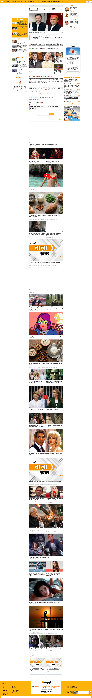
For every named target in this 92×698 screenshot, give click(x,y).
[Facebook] (61, 17)
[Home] (30, 5)
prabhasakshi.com (53, 687)
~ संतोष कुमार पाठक (73, 11)
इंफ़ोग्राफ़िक (5, 690)
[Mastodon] (51, 692)
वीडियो (4, 689)
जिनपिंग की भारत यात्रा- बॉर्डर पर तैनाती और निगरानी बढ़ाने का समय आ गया (74, 9)
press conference (47, 106)
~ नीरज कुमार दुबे (73, 19)
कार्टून (4, 691)
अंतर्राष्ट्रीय (17, 1)
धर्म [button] (62, 1)
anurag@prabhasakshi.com (34, 32)
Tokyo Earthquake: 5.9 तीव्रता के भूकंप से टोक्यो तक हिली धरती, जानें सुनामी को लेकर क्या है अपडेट (71, 80)
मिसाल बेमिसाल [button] (40, 1)
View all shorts (73, 74)
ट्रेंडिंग (19, 39)
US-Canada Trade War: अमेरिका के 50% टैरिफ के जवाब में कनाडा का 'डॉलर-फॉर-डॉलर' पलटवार (71, 98)
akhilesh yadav (40, 106)
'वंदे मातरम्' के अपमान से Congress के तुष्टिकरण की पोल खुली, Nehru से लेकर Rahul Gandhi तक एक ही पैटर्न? (74, 24)
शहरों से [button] (33, 1)
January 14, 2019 (43, 91)
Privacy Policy (15, 691)
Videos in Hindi (57, 686)
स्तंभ (72, 6)
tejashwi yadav (33, 106)
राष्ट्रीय (13, 1)
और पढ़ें (25, 91)
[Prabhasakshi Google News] (62, 32)
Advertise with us (15, 690)
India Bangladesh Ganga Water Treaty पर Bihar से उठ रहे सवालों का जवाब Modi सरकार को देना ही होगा (74, 16)
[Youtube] (49, 692)
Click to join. (41, 102)
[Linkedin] (45, 692)
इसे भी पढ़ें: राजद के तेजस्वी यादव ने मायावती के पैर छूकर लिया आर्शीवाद (40, 76)
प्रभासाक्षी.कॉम (35, 685)
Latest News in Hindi (38, 686)
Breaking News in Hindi (48, 686)
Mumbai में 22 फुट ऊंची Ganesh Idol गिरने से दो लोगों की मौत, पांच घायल (53, 669)
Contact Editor (70, 692)
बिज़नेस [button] (20, 1)
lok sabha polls (33, 108)
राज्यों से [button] (29, 1)
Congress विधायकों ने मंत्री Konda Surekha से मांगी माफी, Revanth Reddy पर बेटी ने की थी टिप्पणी (37, 669)
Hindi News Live (39, 687)
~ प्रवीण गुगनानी (72, 27)
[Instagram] (47, 692)
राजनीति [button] (59, 1)
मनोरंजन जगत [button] (53, 1)
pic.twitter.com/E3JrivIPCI (44, 89)
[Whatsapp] (38, 100)
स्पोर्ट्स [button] (25, 1)
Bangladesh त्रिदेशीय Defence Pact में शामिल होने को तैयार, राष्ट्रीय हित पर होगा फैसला (71, 86)
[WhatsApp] (61, 21)
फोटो (3, 687)
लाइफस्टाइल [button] (46, 1)
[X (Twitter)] (61, 19)
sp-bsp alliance (55, 106)
